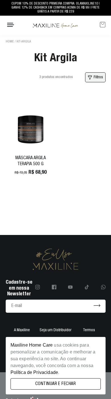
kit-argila (24, 41)
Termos (89, 330)
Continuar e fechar (55, 384)
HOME (10, 41)
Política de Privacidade (34, 372)
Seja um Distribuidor (55, 330)
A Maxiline (22, 330)
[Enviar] (97, 306)
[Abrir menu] (10, 25)
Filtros (98, 77)
